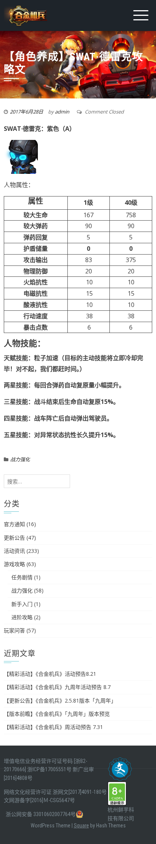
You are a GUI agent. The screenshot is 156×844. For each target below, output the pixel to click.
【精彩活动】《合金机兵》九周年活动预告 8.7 (57, 687)
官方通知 (14, 524)
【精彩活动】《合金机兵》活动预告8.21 (50, 673)
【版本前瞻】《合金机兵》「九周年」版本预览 (57, 713)
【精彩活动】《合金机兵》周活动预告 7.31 (53, 726)
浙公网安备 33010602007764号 (41, 814)
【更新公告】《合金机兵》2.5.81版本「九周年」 (60, 700)
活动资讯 (14, 550)
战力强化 (20, 459)
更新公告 (14, 537)
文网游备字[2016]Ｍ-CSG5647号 (39, 800)
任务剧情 (22, 577)
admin (62, 111)
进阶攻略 (22, 617)
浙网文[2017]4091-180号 (80, 792)
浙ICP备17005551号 (49, 769)
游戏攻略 (14, 564)
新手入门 (22, 604)
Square (81, 826)
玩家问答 (14, 630)
